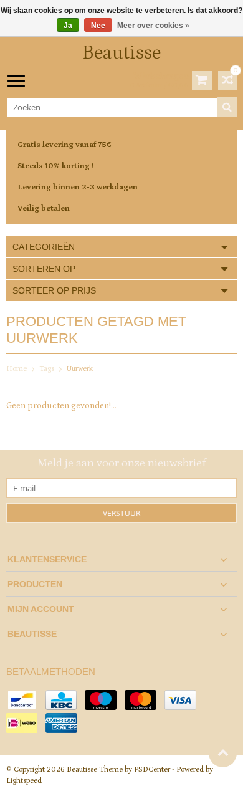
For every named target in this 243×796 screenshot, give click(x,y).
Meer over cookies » (153, 25)
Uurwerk (80, 369)
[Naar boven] (223, 753)
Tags (46, 369)
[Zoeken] (227, 107)
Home (16, 369)
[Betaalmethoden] (21, 700)
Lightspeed (24, 781)
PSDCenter (152, 769)
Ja (68, 25)
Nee (98, 25)
